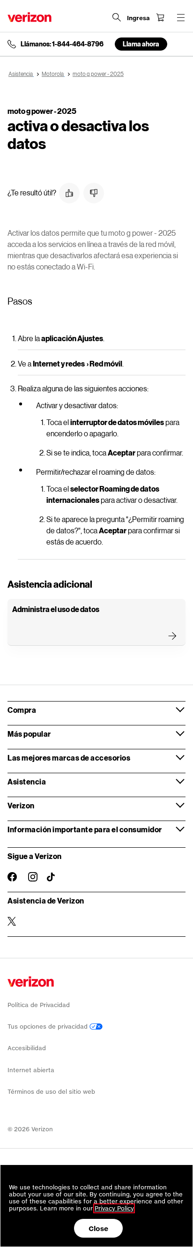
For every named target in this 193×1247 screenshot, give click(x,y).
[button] (69, 193)
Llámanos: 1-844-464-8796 (62, 44)
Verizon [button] (21, 805)
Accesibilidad (26, 1048)
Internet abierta (30, 1070)
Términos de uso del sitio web (51, 1091)
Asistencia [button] (26, 781)
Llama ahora (141, 44)
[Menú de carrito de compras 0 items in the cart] (160, 17)
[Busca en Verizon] (116, 17)
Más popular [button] (29, 733)
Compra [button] (21, 709)
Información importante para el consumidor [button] (84, 829)
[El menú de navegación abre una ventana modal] (181, 17)
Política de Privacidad (38, 1004)
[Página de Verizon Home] (29, 17)
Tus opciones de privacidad (48, 1026)
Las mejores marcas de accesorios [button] (68, 757)
